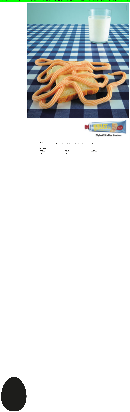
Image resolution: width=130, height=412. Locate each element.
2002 (60, 143)
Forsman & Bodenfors (98, 143)
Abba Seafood (85, 143)
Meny (4, 3)
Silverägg (68, 143)
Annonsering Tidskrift (50, 143)
